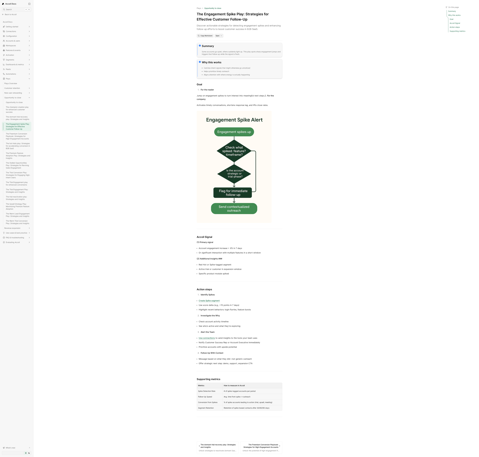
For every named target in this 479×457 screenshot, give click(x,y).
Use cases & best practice (16, 233)
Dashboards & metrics (15, 64)
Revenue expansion (12, 228)
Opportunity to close (12, 98)
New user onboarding (13, 93)
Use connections (207, 338)
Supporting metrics (208, 379)
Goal (199, 84)
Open (217, 36)
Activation (10, 55)
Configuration (11, 36)
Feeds (8, 69)
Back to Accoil (10, 14)
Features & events (13, 50)
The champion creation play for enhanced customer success (17, 109)
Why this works (211, 62)
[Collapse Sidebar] (29, 4)
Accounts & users (13, 41)
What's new (10, 448)
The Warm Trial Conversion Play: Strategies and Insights (17, 222)
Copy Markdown (206, 36)
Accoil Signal (204, 236)
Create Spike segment (209, 300)
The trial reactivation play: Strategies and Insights (16, 198)
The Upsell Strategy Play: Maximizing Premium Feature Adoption (17, 206)
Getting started (12, 27)
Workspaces (11, 45)
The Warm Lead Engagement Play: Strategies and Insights (18, 215)
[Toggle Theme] (27, 453)
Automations (11, 74)
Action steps (204, 289)
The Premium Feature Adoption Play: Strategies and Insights (18, 155)
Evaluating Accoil (13, 242)
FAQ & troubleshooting (15, 237)
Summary (208, 46)
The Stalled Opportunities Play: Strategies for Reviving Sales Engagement (17, 165)
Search (18, 9)
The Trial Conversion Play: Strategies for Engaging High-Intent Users (18, 175)
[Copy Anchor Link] (215, 46)
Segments (10, 60)
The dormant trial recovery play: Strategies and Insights (17, 118)
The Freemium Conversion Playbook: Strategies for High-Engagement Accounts (17, 136)
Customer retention (12, 88)
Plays (8, 79)
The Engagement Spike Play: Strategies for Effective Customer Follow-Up (17, 126)
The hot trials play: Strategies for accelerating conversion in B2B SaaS (18, 145)
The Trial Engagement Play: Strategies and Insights (17, 190)
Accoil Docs (7, 22)
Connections (11, 31)
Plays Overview (10, 83)
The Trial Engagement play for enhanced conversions (17, 183)
